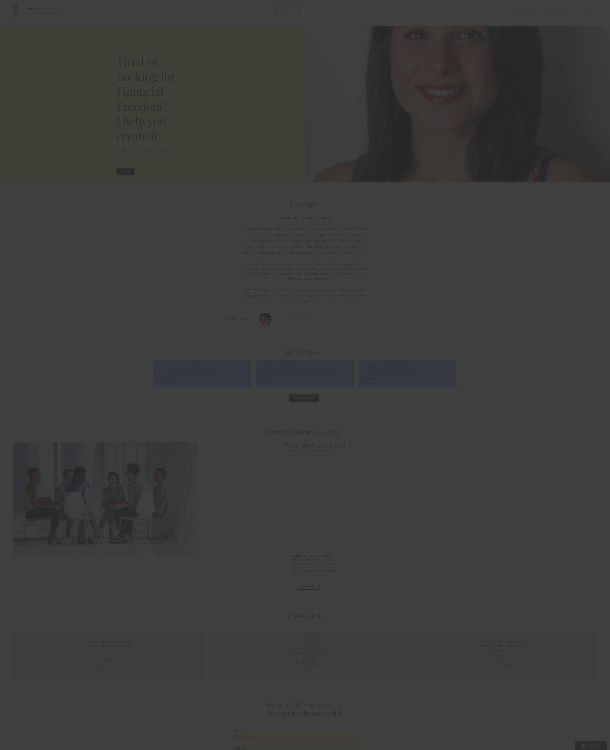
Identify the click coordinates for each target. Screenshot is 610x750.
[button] (345, 330)
